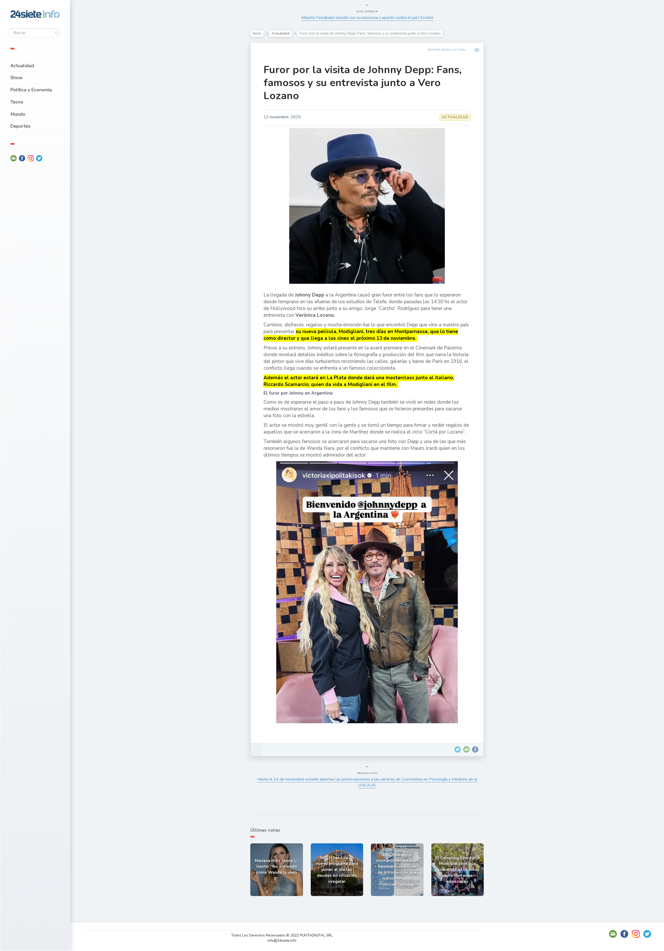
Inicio (257, 33)
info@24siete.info (281, 940)
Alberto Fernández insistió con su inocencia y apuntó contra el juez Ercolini (367, 17)
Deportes (20, 126)
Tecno (16, 102)
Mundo (17, 114)
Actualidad (22, 66)
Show (16, 77)
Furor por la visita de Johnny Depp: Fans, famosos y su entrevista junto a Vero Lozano (363, 83)
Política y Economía (31, 90)
